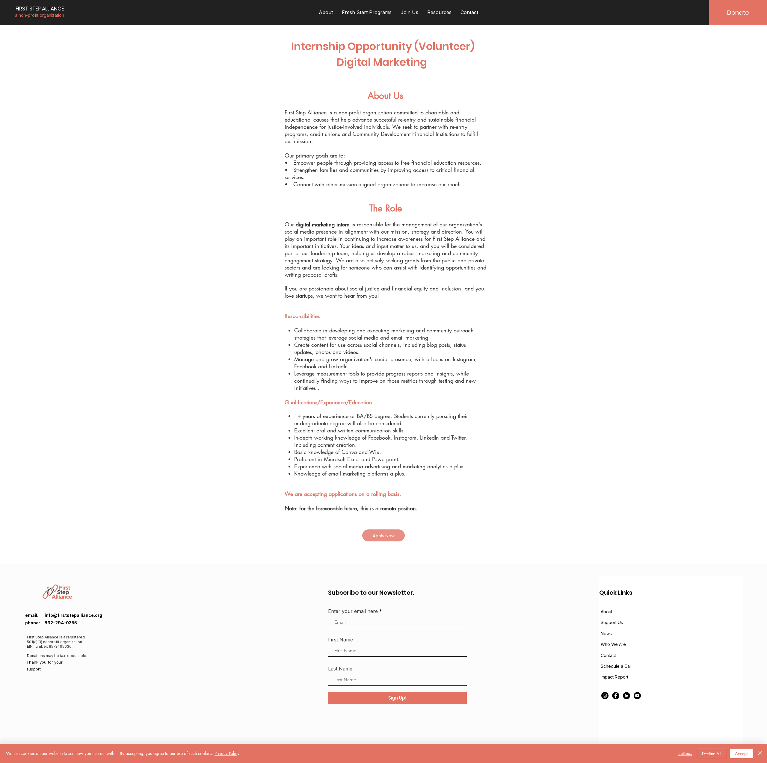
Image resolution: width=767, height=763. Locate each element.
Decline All (711, 753)
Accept (741, 753)
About (606, 611)
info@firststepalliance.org (73, 615)
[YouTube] (637, 695)
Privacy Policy (227, 753)
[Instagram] (605, 695)
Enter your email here (353, 611)
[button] (325, 12)
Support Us (612, 622)
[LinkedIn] (626, 695)
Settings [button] (685, 753)
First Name (340, 639)
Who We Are (613, 644)
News (606, 633)
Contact (608, 655)
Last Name (340, 668)
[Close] (759, 753)
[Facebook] (615, 695)
